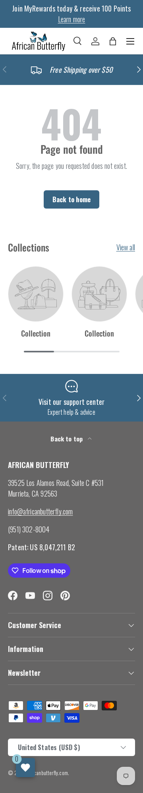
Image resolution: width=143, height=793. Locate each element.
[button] (113, 41)
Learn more (71, 19)
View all (125, 247)
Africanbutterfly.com (47, 773)
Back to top (67, 438)
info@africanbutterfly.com (40, 511)
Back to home (71, 199)
